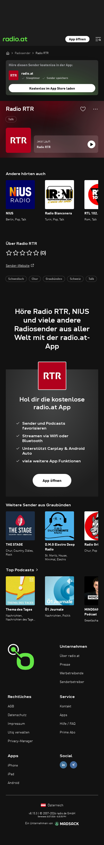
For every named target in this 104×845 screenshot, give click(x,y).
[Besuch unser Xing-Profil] (73, 765)
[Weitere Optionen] (95, 109)
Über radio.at (70, 656)
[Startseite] (8, 53)
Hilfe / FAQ (67, 723)
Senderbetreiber (72, 682)
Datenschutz (17, 715)
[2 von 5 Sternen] (15, 253)
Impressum (16, 723)
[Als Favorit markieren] (83, 109)
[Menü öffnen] (98, 39)
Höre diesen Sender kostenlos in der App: (41, 65)
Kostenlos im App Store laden (52, 88)
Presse (65, 664)
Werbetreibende (71, 673)
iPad (11, 774)
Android (13, 783)
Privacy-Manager (20, 741)
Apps (63, 715)
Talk (11, 119)
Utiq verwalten (19, 732)
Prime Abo (67, 732)
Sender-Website (18, 266)
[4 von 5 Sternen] (29, 253)
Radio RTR (44, 147)
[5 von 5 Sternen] (36, 253)
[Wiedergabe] (91, 144)
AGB (11, 706)
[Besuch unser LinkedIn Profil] (63, 765)
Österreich (55, 805)
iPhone (13, 765)
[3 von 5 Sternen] (22, 253)
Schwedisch (16, 279)
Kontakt (65, 706)
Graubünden (54, 279)
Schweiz (75, 279)
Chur (35, 279)
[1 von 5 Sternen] (9, 253)
